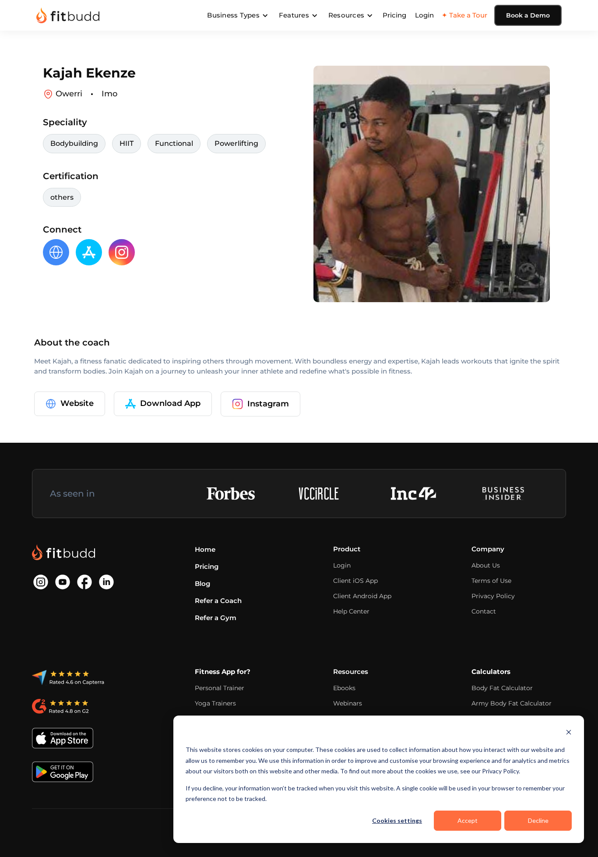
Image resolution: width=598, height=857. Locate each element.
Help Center (351, 611)
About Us (485, 565)
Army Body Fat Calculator (511, 703)
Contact (483, 611)
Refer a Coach (218, 600)
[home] (67, 15)
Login (424, 15)
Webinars (347, 703)
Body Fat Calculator (502, 688)
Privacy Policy (493, 596)
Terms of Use (491, 581)
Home (205, 549)
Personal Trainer (219, 688)
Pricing (394, 15)
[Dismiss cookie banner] (569, 733)
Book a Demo (528, 15)
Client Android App (362, 596)
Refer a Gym (215, 618)
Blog (202, 583)
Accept (467, 820)
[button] (237, 15)
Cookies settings (397, 820)
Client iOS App (355, 581)
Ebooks (344, 688)
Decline (538, 820)
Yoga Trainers (215, 703)
